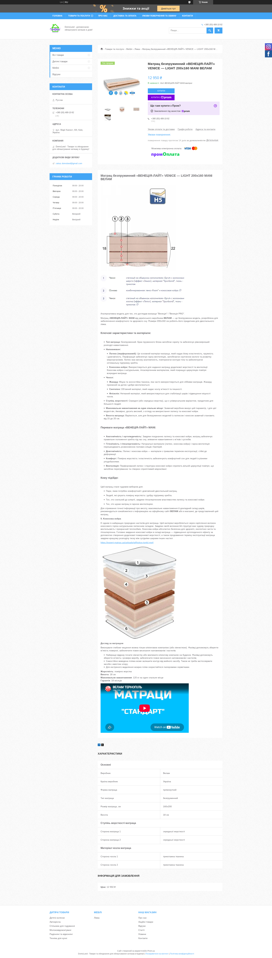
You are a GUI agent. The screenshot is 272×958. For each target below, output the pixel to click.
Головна (57, 16)
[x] (102, 745)
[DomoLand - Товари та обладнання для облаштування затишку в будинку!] (55, 28)
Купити (161, 91)
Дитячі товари (59, 61)
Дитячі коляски (57, 917)
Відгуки (56, 74)
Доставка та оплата (124, 16)
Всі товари (58, 55)
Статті (141, 930)
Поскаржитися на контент (157, 954)
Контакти (187, 16)
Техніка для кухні (58, 938)
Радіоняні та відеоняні (61, 934)
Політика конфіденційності (182, 954)
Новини (142, 934)
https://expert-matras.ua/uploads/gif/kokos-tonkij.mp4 (127, 542)
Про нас (103, 16)
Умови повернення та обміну (159, 16)
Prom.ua (151, 951)
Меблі (129, 49)
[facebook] (99, 745)
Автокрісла (55, 922)
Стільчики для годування (62, 926)
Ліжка (137, 49)
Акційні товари (145, 922)
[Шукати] (210, 30)
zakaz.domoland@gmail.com (69, 163)
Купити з (155, 97)
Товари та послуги (79, 16)
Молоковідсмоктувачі (60, 930)
